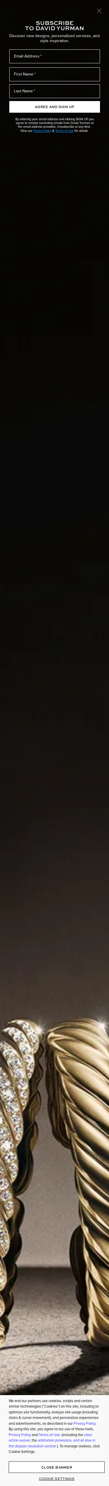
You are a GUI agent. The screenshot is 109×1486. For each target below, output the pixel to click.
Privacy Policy (42, 130)
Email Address (27, 56)
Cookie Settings (57, 1478)
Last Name (23, 91)
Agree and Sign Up (54, 106)
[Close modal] (99, 10)
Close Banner (56, 1467)
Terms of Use (64, 130)
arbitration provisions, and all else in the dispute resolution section (52, 1443)
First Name (23, 74)
